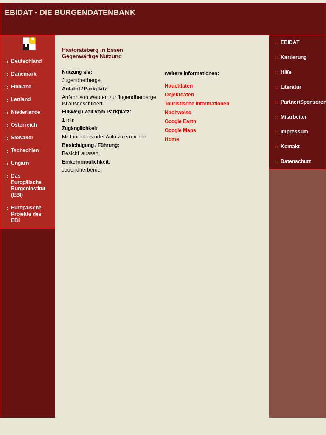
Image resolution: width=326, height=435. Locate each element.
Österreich (24, 125)
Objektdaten (179, 95)
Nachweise (178, 113)
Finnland (21, 87)
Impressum (294, 132)
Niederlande (25, 112)
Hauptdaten (179, 86)
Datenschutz (296, 161)
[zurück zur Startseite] (26, 45)
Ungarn (20, 163)
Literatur (291, 87)
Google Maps (180, 130)
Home (172, 139)
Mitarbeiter (294, 117)
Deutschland (26, 61)
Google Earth (180, 121)
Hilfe (286, 72)
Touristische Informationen (197, 104)
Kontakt (290, 147)
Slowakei (22, 138)
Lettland (21, 99)
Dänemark (24, 74)
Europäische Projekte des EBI (26, 214)
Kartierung (293, 57)
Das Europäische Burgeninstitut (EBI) (28, 185)
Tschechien (25, 150)
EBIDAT (290, 42)
